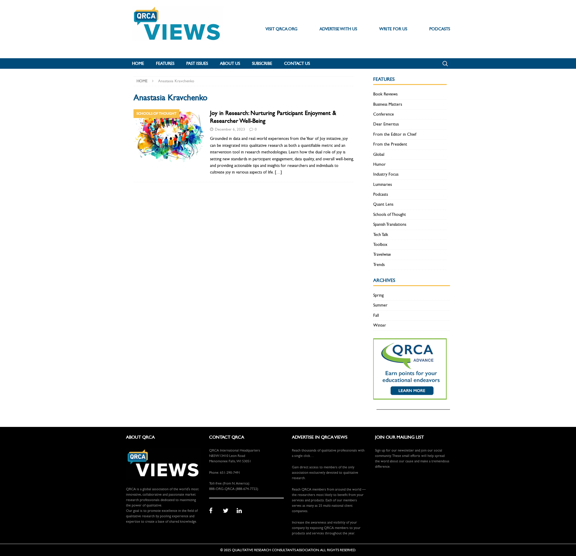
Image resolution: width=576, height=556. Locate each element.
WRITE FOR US (393, 29)
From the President (390, 144)
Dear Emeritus (386, 124)
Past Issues (197, 63)
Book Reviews (385, 94)
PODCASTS (439, 29)
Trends (379, 264)
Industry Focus (385, 174)
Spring (378, 295)
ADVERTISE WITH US (338, 29)
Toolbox (380, 244)
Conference (383, 114)
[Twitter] (227, 511)
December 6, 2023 (230, 129)
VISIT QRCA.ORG (281, 29)
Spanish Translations (389, 224)
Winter (379, 325)
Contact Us (297, 63)
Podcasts (380, 194)
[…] (278, 172)
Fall (376, 315)
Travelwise (382, 254)
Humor (379, 164)
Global (378, 154)
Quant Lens (383, 204)
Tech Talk (380, 234)
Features (165, 63)
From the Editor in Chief (394, 134)
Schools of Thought (389, 214)
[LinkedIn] (241, 511)
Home (138, 63)
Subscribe (262, 63)
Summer (380, 305)
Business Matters (387, 104)
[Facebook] (214, 511)
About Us (230, 63)
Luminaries (382, 184)
